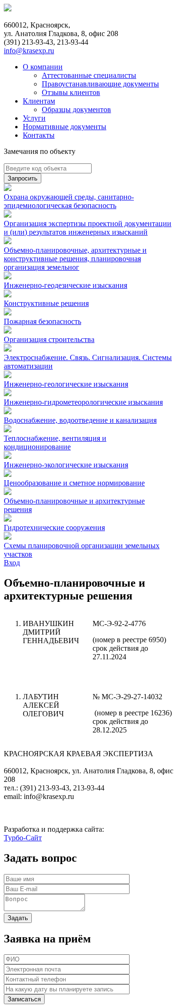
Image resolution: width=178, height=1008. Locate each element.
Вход (12, 563)
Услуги (34, 118)
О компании (43, 67)
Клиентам (39, 101)
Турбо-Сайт (23, 838)
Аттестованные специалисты (89, 75)
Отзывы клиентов (71, 92)
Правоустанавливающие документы (100, 84)
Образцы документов (76, 109)
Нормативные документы (64, 127)
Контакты (39, 135)
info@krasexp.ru (29, 51)
